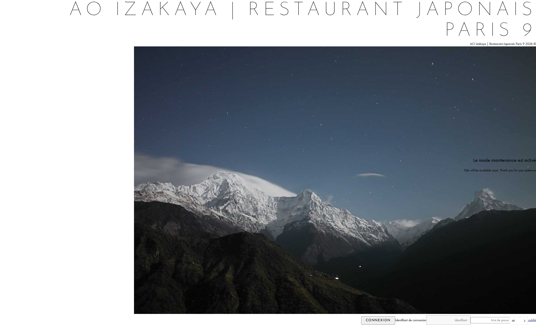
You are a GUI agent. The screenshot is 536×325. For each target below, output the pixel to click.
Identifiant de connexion (410, 320)
